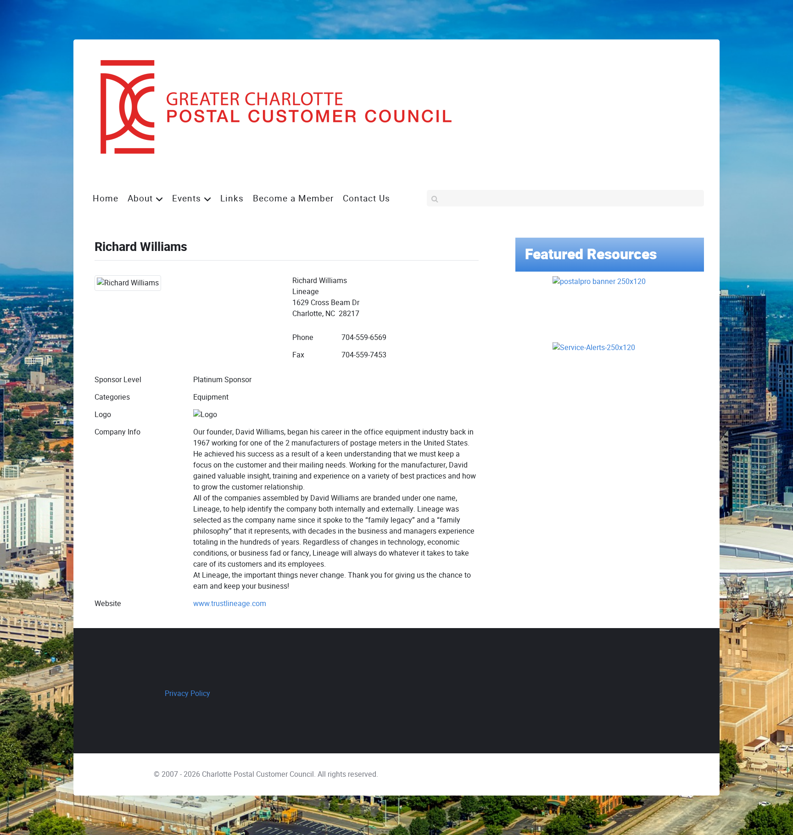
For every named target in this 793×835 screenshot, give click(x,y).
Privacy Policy (187, 693)
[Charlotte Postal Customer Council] (268, 107)
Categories (112, 397)
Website (108, 603)
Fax (298, 355)
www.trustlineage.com (229, 603)
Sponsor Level (118, 379)
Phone (302, 337)
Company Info (117, 432)
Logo (103, 414)
